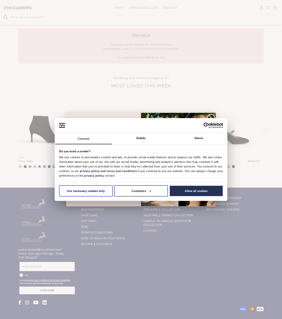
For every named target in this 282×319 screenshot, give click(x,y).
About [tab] (198, 138)
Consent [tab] (83, 138)
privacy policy (94, 175)
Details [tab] (141, 138)
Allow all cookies (196, 190)
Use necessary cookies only (86, 190)
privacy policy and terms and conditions (108, 171)
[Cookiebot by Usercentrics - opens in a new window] (206, 125)
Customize (139, 190)
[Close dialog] (211, 117)
